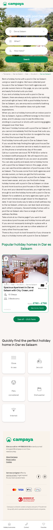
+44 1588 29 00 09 (24, 447)
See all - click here (26, 319)
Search (27, 59)
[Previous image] (6, 283)
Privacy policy (11, 460)
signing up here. (11, 475)
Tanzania (7, 74)
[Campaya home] (13, 4)
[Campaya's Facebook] (39, 477)
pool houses (18, 220)
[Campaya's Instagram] (45, 477)
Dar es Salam (18, 74)
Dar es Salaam (45, 74)
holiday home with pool (39, 220)
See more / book (37, 308)
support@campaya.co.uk (17, 449)
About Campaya (11, 457)
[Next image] (46, 283)
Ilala (26, 74)
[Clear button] (44, 31)
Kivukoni (34, 74)
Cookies (9, 462)
